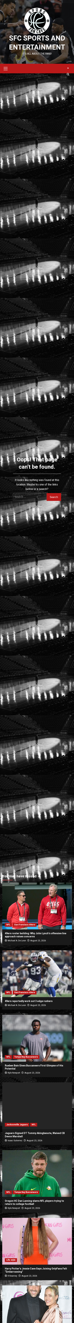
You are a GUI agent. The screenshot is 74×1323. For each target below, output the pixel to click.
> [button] (68, 68)
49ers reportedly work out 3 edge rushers (28, 1001)
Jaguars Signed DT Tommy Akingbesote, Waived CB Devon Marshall (35, 1134)
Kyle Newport (14, 1072)
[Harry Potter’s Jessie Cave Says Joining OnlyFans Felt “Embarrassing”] (37, 1241)
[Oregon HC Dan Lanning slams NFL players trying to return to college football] (37, 1173)
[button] (5, 68)
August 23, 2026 (38, 940)
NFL (8, 924)
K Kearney (12, 1275)
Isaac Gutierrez (15, 1140)
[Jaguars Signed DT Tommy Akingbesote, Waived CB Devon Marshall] (37, 1105)
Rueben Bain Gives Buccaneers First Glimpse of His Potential (34, 1067)
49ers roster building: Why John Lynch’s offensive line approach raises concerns (35, 935)
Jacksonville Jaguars (17, 1124)
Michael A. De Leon (17, 940)
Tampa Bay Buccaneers (26, 1056)
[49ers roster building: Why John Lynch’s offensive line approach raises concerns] (37, 906)
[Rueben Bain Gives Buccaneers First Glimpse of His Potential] (37, 1038)
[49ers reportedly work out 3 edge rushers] (37, 973)
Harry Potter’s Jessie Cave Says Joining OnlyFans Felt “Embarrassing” (36, 1270)
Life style (10, 1259)
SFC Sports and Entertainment (37, 42)
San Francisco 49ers (24, 924)
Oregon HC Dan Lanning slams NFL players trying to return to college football (34, 1202)
